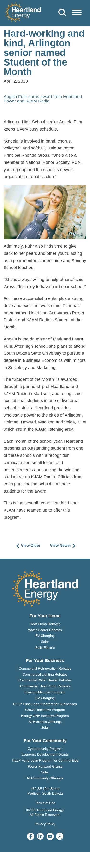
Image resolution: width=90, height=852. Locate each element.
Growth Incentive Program (45, 710)
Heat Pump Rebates (45, 624)
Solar (45, 641)
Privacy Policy (45, 824)
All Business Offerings (45, 722)
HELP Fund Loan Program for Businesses (45, 704)
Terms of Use (45, 803)
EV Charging (45, 636)
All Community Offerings (45, 778)
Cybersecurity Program (45, 749)
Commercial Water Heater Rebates (45, 680)
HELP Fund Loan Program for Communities (45, 760)
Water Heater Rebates (45, 630)
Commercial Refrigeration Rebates (45, 668)
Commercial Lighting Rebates (45, 674)
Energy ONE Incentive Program (45, 716)
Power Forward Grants (45, 766)
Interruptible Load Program (45, 692)
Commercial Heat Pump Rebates (45, 686)
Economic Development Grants (45, 754)
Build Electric (45, 647)
